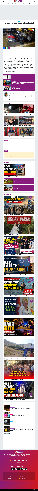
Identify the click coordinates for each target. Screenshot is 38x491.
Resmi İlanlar (33, 3)
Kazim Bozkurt (12, 93)
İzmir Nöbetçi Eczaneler (9, 473)
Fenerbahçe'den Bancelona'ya (17, 415)
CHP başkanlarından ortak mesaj (25, 125)
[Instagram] (13, 99)
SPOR (11, 414)
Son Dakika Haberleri (8, 478)
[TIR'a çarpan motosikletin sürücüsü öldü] (19, 37)
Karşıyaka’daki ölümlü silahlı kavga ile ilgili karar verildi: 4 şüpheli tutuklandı (22, 430)
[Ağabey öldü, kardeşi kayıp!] (26, 131)
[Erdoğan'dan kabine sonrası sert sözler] (11, 131)
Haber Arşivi (23, 478)
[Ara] (34, 1)
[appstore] (15, 469)
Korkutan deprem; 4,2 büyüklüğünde (26, 114)
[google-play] (23, 469)
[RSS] (26, 466)
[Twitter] (11, 99)
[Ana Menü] (3, 1)
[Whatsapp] (25, 466)
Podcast (20, 483)
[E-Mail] (9, 99)
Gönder (5, 150)
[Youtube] (20, 466)
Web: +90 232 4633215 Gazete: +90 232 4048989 (20, 460)
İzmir (2, 3)
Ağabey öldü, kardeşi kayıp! (24, 136)
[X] (13, 466)
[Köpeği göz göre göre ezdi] (11, 108)
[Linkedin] (15, 99)
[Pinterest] (15, 466)
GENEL (19, 21)
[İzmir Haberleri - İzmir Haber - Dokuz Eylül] (18, 1)
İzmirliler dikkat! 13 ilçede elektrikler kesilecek (20, 408)
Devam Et (10, 97)
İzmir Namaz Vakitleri (8, 474)
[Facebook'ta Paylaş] (4, 48)
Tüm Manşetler (22, 476)
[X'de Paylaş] (5, 48)
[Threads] (23, 466)
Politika (9, 3)
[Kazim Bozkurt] (6, 94)
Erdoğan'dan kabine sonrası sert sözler (11, 136)
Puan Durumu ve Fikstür (9, 476)
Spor (13, 3)
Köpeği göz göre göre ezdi (8, 114)
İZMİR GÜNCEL (13, 407)
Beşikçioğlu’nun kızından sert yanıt (10, 125)
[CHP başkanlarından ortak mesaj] (26, 120)
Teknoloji (17, 3)
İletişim (17, 483)
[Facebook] (11, 466)
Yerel (29, 3)
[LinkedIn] (18, 466)
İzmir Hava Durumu (24, 473)
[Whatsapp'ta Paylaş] (7, 48)
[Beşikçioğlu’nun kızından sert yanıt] (11, 120)
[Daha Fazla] (9, 48)
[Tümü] (33, 402)
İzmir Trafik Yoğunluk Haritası (25, 474)
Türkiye (24, 3)
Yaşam (21, 3)
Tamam (34, 489)
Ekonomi (5, 3)
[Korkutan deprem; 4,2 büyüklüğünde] (26, 108)
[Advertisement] (19, 12)
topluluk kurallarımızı (13, 153)
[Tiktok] (21, 466)
